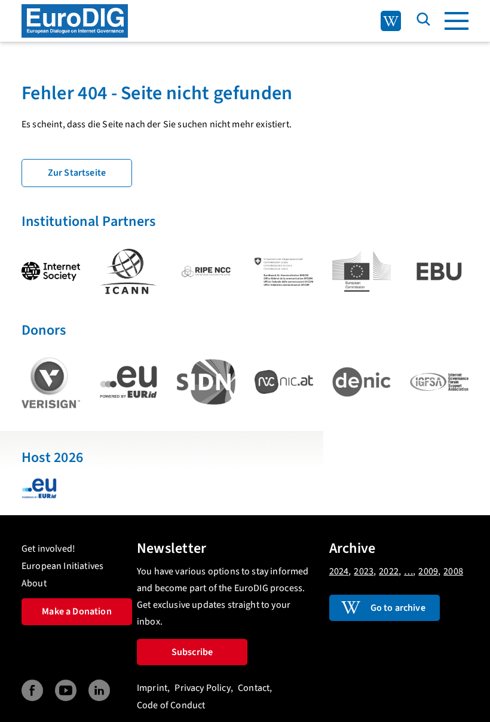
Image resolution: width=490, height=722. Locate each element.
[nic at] (284, 382)
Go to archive (397, 607)
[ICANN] (128, 271)
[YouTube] (65, 691)
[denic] (361, 382)
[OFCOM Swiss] (284, 272)
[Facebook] (32, 691)
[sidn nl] (206, 382)
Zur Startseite (77, 172)
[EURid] (128, 382)
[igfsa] (439, 382)
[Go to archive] (391, 21)
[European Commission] (361, 271)
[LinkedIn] (99, 691)
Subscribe (192, 652)
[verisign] (51, 382)
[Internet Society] (51, 272)
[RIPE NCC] (206, 272)
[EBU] (439, 271)
